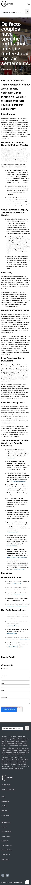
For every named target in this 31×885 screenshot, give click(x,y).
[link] (7, 3)
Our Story (4, 806)
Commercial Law (7, 845)
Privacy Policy (6, 815)
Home (3, 796)
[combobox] (12, 12)
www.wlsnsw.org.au (12, 545)
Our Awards (5, 810)
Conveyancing (6, 836)
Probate (4, 827)
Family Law (5, 840)
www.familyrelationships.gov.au (15, 646)
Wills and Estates (7, 831)
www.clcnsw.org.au (19, 569)
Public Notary (6, 854)
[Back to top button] (27, 882)
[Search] (27, 11)
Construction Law (7, 850)
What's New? (5, 801)
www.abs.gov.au (11, 457)
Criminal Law (5, 859)
